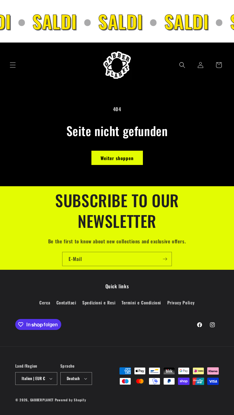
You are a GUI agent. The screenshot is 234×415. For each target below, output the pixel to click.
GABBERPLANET (42, 399)
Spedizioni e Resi (98, 302)
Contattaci (66, 302)
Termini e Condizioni (141, 302)
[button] (13, 65)
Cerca (44, 302)
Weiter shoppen (117, 158)
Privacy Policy (181, 302)
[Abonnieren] (165, 259)
